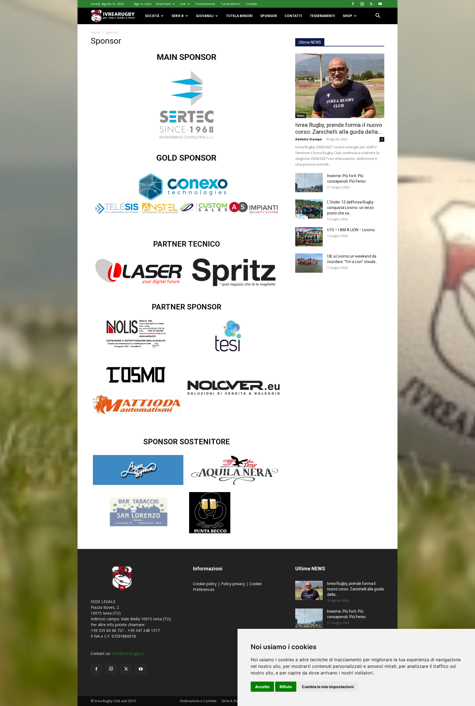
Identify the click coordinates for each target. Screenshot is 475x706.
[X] (371, 4)
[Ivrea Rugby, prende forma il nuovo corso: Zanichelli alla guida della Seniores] (339, 86)
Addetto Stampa (308, 139)
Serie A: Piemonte (235, 701)
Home (95, 32)
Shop (347, 15)
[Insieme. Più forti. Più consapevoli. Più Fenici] (309, 182)
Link (183, 4)
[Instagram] (362, 4)
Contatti (251, 4)
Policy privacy (233, 583)
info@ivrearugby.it (128, 653)
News (301, 116)
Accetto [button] (262, 686)
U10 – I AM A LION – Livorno (351, 230)
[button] (377, 16)
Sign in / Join (142, 4)
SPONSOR (268, 15)
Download (163, 4)
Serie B (178, 15)
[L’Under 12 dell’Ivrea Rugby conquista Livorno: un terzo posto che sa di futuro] (309, 209)
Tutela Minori (230, 4)
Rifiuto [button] (286, 686)
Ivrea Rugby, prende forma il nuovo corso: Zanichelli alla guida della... (338, 128)
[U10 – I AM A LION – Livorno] (309, 236)
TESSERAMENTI (322, 15)
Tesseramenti (205, 4)
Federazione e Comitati (198, 701)
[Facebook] (353, 4)
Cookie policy (205, 583)
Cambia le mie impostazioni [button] (328, 686)
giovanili (205, 15)
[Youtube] (380, 4)
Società (152, 15)
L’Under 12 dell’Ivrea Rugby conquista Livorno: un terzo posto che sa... (350, 207)
